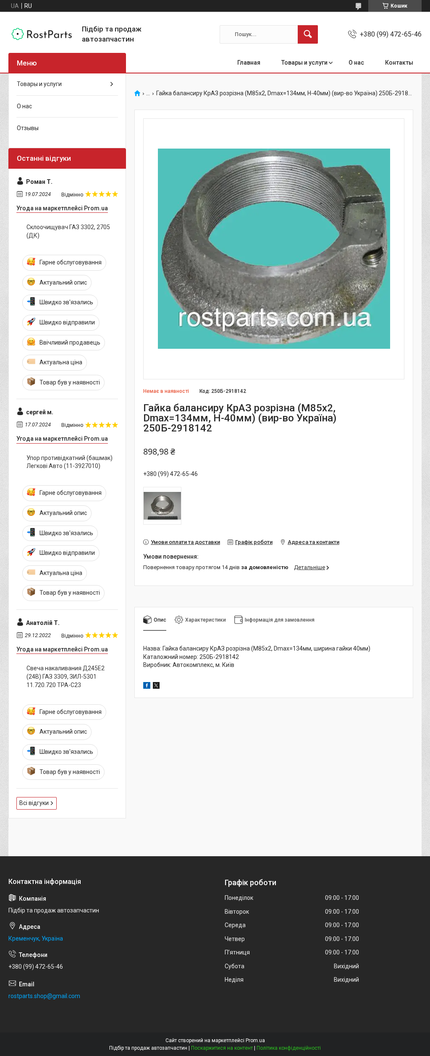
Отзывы (28, 128)
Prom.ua (255, 1040)
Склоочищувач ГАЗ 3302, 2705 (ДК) (68, 231)
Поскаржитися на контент (222, 1048)
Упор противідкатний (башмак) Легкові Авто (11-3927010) (69, 462)
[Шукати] (308, 34)
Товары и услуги (304, 62)
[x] (156, 686)
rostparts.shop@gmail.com (44, 996)
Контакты (399, 62)
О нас (356, 62)
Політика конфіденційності (289, 1048)
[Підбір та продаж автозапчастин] (42, 34)
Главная (248, 62)
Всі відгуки (34, 803)
